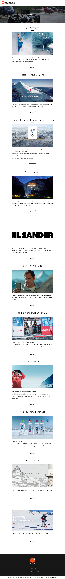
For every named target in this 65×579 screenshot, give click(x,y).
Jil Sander (32, 218)
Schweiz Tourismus (32, 265)
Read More (32, 67)
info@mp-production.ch (49, 567)
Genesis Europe (32, 172)
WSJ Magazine (32, 27)
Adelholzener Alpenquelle (32, 411)
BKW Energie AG (32, 361)
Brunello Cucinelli (32, 460)
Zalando (32, 505)
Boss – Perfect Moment (32, 74)
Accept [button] (51, 577)
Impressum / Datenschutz (31, 571)
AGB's (38, 571)
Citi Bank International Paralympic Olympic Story (32, 119)
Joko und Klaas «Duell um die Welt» (32, 312)
